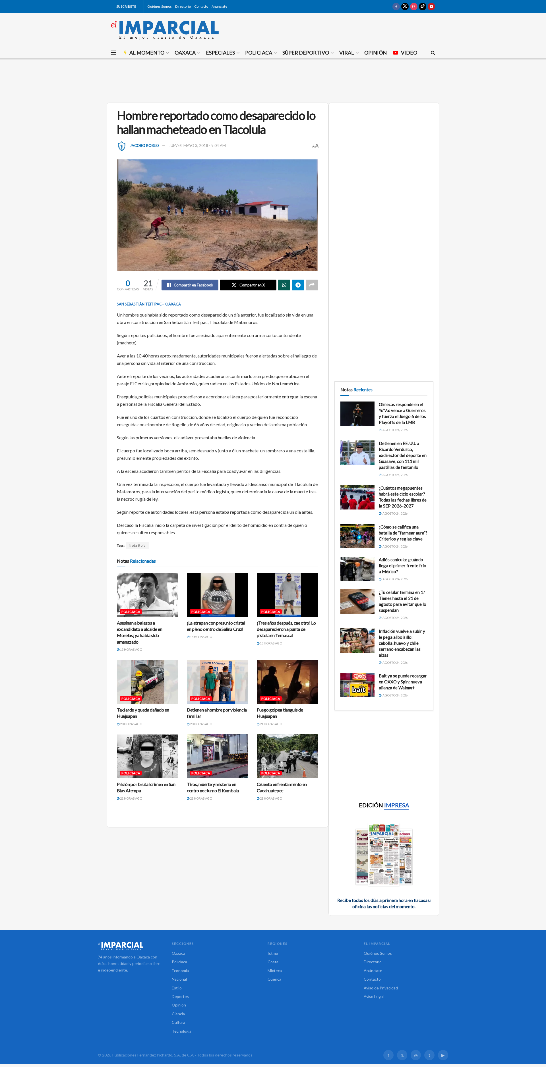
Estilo (177, 987)
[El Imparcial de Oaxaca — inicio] (129, 945)
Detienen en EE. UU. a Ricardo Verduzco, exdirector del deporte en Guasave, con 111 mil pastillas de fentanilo (403, 455)
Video (409, 52)
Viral (346, 52)
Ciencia (178, 1013)
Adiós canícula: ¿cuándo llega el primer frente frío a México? (402, 565)
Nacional (179, 979)
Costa (273, 961)
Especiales (220, 52)
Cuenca (274, 979)
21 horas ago (270, 724)
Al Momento (146, 52)
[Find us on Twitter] (405, 6)
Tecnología (181, 1031)
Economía (180, 970)
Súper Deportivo (305, 52)
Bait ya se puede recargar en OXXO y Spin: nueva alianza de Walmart (403, 681)
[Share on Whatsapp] (284, 285)
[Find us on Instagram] (413, 6)
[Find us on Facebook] (396, 6)
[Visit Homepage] (165, 30)
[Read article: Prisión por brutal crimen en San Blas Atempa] (147, 756)
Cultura (178, 1022)
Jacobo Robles (145, 145)
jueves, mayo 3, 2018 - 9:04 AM (197, 145)
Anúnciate (219, 6)
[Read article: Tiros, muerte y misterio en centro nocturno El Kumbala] (217, 756)
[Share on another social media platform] (312, 285)
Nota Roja (137, 545)
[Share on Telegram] (298, 285)
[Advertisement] (273, 79)
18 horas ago (270, 643)
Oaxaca (185, 52)
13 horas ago (130, 649)
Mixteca (275, 970)
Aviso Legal (374, 996)
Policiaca (258, 52)
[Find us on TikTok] (422, 6)
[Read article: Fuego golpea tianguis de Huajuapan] (287, 682)
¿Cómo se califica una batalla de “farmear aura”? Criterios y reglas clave (403, 532)
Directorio (183, 6)
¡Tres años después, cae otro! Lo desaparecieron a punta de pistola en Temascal (286, 629)
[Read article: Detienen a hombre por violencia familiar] (217, 682)
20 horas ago (130, 724)
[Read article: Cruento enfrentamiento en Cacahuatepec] (287, 756)
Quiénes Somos (159, 6)
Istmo (273, 953)
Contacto (201, 6)
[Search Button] (433, 52)
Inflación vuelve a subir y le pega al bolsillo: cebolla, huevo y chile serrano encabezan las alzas (402, 643)
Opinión (375, 52)
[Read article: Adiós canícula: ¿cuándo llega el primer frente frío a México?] (357, 569)
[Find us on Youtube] (431, 6)
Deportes (180, 996)
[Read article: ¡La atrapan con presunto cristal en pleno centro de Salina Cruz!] (217, 595)
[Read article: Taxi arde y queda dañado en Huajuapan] (147, 682)
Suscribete (125, 6)
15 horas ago (200, 636)
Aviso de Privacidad (381, 987)
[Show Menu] (113, 53)
